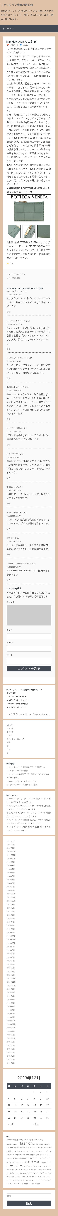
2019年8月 (11, 1045)
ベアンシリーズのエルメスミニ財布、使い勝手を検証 (28, 806)
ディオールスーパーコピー (35, 1166)
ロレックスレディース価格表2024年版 (22, 827)
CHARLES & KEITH (13, 1144)
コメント (11, 602)
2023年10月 (11, 901)
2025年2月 (11, 844)
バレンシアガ (25, 1169)
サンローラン (44, 1155)
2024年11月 (11, 855)
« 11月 (11, 1124)
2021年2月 (11, 1014)
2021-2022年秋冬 (12, 1140)
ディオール (17, 1165)
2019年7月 (11, 1049)
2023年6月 (11, 915)
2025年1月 (11, 848)
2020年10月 (11, 1028)
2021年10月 (11, 985)
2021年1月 (11, 1017)
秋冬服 (37, 1184)
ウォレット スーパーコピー (39, 1147)
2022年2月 (11, 971)
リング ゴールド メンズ (16, 274)
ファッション (41, 1169)
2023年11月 (11, 897)
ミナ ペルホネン (30, 1177)
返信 (8, 312)
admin (25, 45)
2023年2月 (11, 929)
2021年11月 (11, 982)
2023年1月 (11, 933)
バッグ (9, 735)
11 (9, 1105)
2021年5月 (11, 1003)
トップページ (8, 29)
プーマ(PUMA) (20, 1177)
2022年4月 (11, 964)
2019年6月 (11, 1052)
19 (15, 1111)
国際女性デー (26, 1184)
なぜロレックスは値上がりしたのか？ (21, 781)
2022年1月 (11, 975)
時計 (8, 742)
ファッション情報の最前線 (17, 5)
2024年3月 (11, 883)
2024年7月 (11, 869)
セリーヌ (33, 1161)
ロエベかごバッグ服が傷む (17, 771)
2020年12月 (11, 1021)
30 (41, 1118)
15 (35, 1105)
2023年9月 (11, 904)
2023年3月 (11, 926)
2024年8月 (11, 866)
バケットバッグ (15, 1169)
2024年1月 (11, 890)
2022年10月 (11, 943)
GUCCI (35, 1144)
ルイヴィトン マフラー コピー (33, 1180)
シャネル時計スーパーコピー (28, 1158)
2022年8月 (11, 950)
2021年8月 (11, 993)
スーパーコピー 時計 (20, 1162)
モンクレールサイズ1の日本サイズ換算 (22, 785)
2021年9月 (11, 989)
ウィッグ (10, 732)
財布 (11, 263)
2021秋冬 (22, 1140)
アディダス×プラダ (22, 1147)
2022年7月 (11, 954)
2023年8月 (11, 908)
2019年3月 (11, 1063)
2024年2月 (11, 887)
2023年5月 (11, 918)
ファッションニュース (15, 739)
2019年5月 (11, 1056)
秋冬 (33, 1184)
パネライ (33, 1169)
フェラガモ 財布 (20, 1173)
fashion (26, 1143)
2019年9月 (11, 1042)
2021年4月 (11, 1007)
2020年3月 (11, 1035)
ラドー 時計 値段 (13, 278)
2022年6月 (11, 957)
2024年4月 (11, 880)
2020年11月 (11, 1024)
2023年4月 (11, 922)
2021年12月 (11, 978)
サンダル (36, 1155)
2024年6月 (11, 873)
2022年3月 (11, 968)
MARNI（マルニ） (45, 1144)
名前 (9, 630)
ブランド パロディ (32, 1173)
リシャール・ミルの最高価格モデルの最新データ (26, 767)
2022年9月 (11, 947)
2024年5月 (11, 876)
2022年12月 (11, 936)
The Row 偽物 (11, 1147)
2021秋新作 (29, 1140)
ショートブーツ (43, 1158)
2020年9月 (11, 1031)
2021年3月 (11, 1010)
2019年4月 (11, 1059)
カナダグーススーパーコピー (21, 1151)
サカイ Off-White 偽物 (25, 1155)
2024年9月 (11, 862)
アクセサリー (12, 728)
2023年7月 (11, 911)
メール (10, 643)
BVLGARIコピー (39, 1140)
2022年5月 (11, 961)
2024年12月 (11, 852)
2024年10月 (11, 859)
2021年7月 (11, 996)
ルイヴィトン (17, 1180)
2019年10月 (11, 1038)
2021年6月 (11, 1000)
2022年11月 (11, 940)
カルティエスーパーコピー (40, 1151)
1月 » (36, 1124)
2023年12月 (11, 894)
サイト (10, 655)
